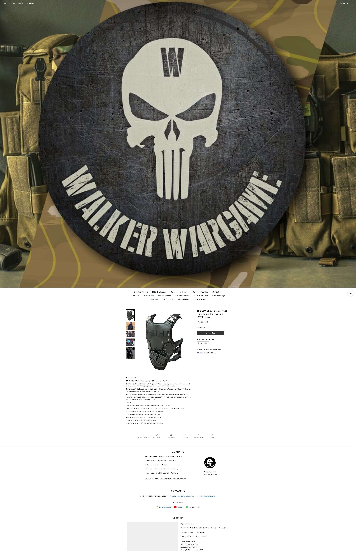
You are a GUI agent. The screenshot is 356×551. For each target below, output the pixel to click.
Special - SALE (200, 299)
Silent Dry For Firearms (179, 292)
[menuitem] (226, 306)
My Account (157, 437)
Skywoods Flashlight (200, 292)
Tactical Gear (149, 296)
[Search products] (350, 293)
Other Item (154, 299)
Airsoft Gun (135, 296)
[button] (203, 343)
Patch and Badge (218, 296)
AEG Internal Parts (182, 296)
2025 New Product (159, 292)
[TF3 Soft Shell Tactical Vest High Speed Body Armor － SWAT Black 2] (130, 334)
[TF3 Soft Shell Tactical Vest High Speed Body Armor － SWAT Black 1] (130, 326)
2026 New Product (141, 292)
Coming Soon (168, 299)
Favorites (185, 437)
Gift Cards (212, 437)
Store (5, 3)
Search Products (143, 437)
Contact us (30, 3)
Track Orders (171, 437)
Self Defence (217, 292)
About (13, 3)
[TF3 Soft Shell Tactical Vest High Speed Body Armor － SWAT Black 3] (130, 342)
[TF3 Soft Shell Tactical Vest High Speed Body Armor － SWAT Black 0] (130, 315)
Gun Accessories (164, 296)
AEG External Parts (201, 296)
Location (20, 3)
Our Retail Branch (184, 299)
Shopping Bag (198, 437)
